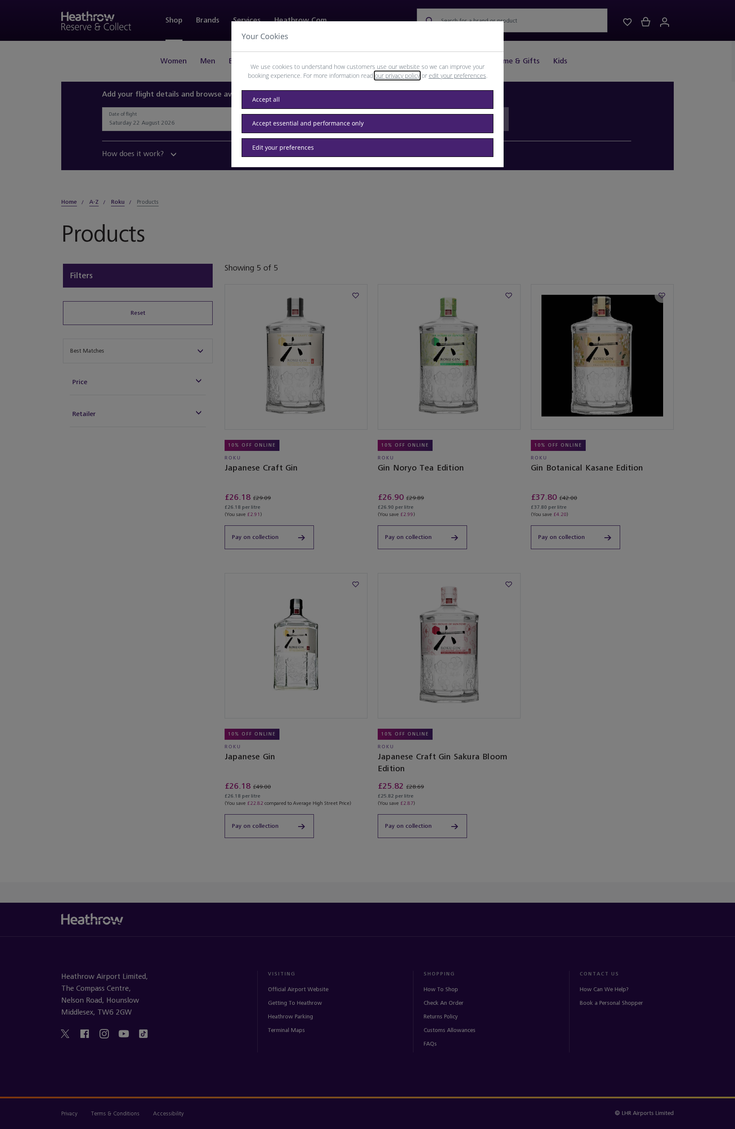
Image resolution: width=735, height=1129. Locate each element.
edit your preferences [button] (457, 75)
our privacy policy (397, 75)
